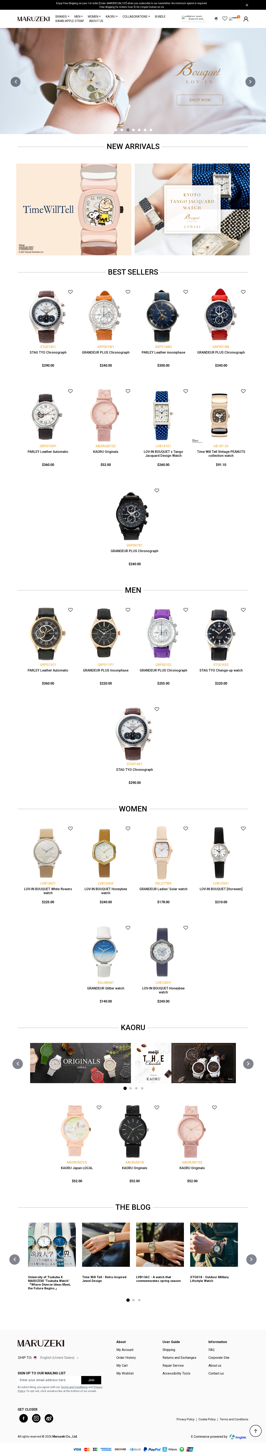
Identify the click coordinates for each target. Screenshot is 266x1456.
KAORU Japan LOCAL (77, 1168)
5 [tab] (139, 130)
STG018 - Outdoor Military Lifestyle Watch (209, 1279)
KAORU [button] (110, 16)
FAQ (211, 1350)
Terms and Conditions (74, 1387)
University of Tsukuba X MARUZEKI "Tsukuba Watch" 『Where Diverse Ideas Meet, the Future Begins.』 (49, 1282)
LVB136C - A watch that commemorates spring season (158, 1279)
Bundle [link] (160, 16)
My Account (124, 1350)
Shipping (169, 1350)
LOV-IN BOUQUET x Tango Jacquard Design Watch (163, 454)
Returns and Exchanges (179, 1358)
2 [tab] (122, 130)
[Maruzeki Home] (34, 19)
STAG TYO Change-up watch (221, 670)
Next (250, 82)
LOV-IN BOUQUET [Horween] (221, 889)
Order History (126, 1358)
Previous (15, 82)
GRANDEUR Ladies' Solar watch (163, 889)
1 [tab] (116, 130)
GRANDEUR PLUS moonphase (105, 670)
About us (214, 1366)
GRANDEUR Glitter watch (105, 988)
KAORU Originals (105, 452)
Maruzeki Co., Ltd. (65, 1436)
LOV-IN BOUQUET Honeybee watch (106, 891)
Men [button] (77, 16)
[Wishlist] (68, 290)
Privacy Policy (186, 1419)
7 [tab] (151, 130)
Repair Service (173, 1366)
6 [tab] (145, 130)
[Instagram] (36, 1418)
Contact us (216, 1373)
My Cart (122, 1366)
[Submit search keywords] (202, 23)
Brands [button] (61, 16)
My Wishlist (125, 1373)
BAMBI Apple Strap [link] (69, 21)
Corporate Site (218, 1358)
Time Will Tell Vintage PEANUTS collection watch (221, 454)
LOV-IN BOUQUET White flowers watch (48, 891)
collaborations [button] (135, 16)
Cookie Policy (207, 1419)
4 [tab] (133, 130)
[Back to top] (256, 1431)
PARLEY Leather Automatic (48, 452)
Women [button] (93, 16)
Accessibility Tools (176, 1373)
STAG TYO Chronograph (48, 352)
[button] (246, 19)
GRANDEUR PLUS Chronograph (105, 352)
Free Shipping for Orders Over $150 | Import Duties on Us (132, 7)
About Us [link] (96, 21)
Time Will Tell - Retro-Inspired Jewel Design (104, 1279)
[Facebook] (23, 1418)
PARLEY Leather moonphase (163, 352)
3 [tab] (128, 130)
